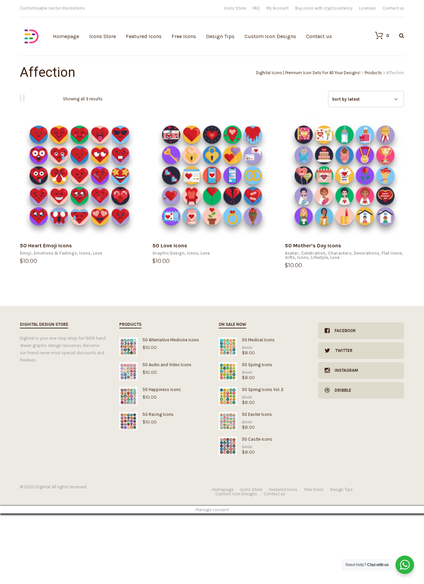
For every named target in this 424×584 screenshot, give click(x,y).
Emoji (25, 253)
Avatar (292, 253)
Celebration (313, 253)
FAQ (256, 8)
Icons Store (235, 8)
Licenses (367, 8)
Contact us (393, 8)
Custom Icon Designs (270, 36)
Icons (84, 253)
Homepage (66, 36)
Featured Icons (144, 36)
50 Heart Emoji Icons (46, 245)
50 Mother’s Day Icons (313, 245)
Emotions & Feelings (55, 253)
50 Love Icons (169, 245)
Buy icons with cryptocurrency (323, 8)
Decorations (366, 253)
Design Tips (220, 36)
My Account (277, 8)
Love (97, 253)
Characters (339, 253)
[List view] (24, 98)
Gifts (290, 257)
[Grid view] (21, 98)
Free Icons (184, 36)
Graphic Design (168, 253)
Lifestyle (319, 257)
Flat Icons (392, 253)
